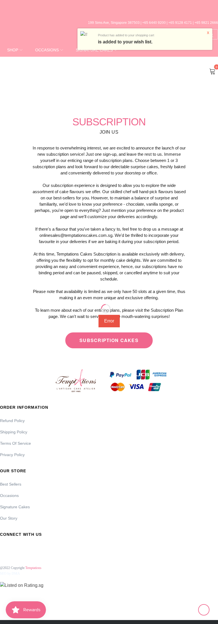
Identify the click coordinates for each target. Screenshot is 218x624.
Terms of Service (15, 443)
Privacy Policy (12, 454)
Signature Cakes (15, 507)
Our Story (8, 518)
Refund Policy (12, 420)
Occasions (9, 495)
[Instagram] (18, 547)
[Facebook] (3, 547)
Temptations (33, 568)
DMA (16, 573)
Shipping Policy (13, 432)
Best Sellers (10, 484)
